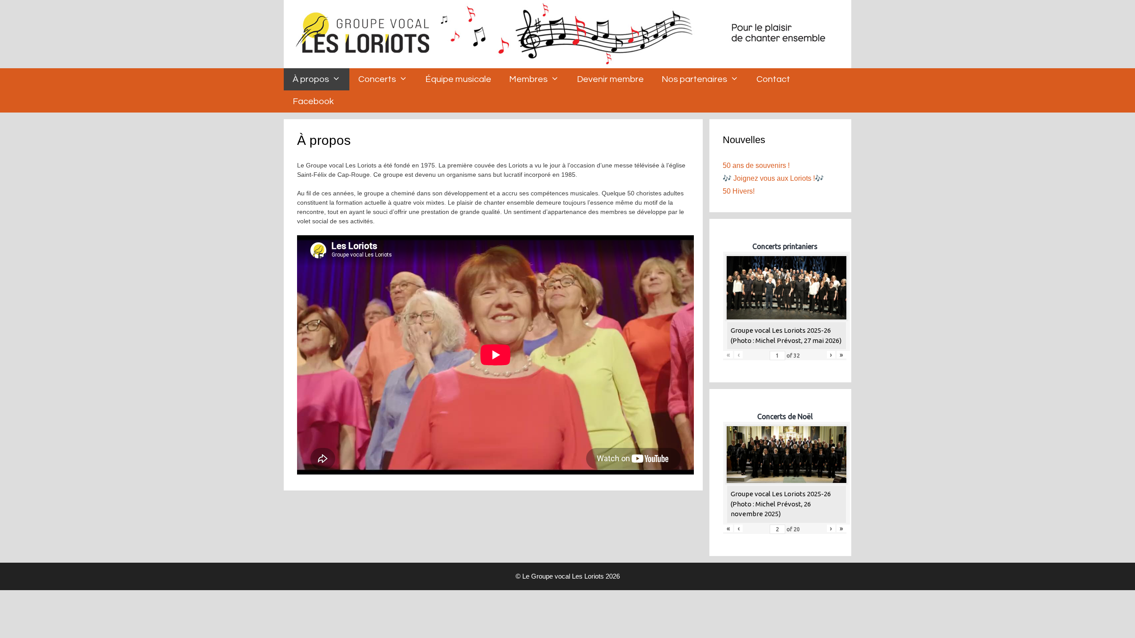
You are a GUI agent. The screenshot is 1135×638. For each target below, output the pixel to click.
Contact (773, 79)
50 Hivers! (739, 191)
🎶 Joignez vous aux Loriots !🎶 (773, 178)
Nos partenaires (694, 79)
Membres (528, 79)
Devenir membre (610, 79)
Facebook (313, 101)
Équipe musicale (458, 79)
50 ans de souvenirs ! (756, 165)
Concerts (377, 79)
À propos (311, 79)
